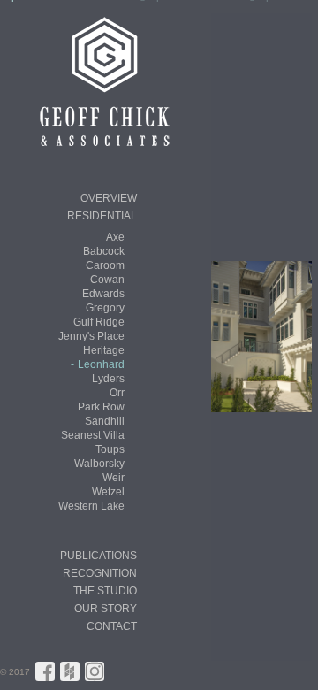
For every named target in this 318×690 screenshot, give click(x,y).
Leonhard (101, 364)
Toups (110, 449)
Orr (117, 393)
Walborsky (99, 463)
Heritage (104, 350)
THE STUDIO (105, 591)
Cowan (107, 279)
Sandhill (105, 421)
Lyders (108, 378)
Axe (115, 237)
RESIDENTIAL (102, 216)
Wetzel (108, 492)
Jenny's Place (91, 336)
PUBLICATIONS (98, 555)
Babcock (104, 251)
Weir (113, 478)
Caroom (105, 265)
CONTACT (112, 626)
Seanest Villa (93, 435)
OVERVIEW (108, 198)
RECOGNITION (100, 573)
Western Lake (91, 506)
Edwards (103, 294)
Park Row (101, 407)
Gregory (105, 308)
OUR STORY (105, 608)
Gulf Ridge (99, 322)
